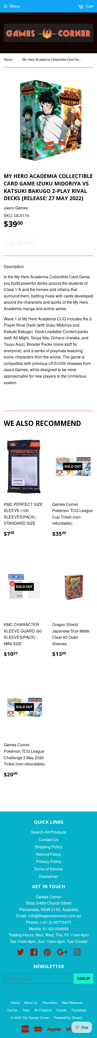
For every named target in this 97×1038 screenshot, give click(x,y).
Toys (25, 1010)
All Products (43, 1010)
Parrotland (78, 1010)
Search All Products (48, 832)
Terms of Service (48, 869)
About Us (31, 1002)
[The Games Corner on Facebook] (34, 953)
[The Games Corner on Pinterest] (47, 953)
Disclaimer (48, 876)
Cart (89, 6)
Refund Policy (48, 854)
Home (8, 59)
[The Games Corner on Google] (62, 953)
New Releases (72, 1002)
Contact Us (48, 839)
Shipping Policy (48, 847)
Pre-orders (49, 1002)
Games (12, 1010)
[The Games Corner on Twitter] (20, 953)
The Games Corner (35, 1017)
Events (61, 1010)
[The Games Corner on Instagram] (77, 953)
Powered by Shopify (68, 1017)
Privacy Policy (48, 861)
